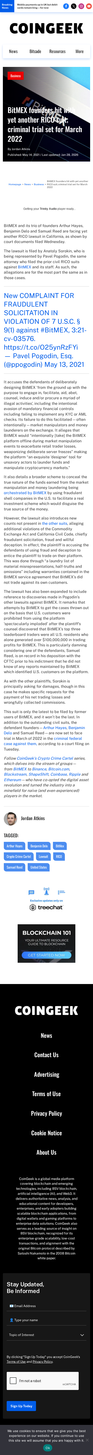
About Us (46, 1152)
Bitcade (35, 51)
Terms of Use (46, 1094)
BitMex (60, 845)
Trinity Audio (48, 209)
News (13, 51)
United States (39, 867)
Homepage (15, 184)
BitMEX (24, 267)
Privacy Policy (46, 1113)
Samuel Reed (14, 867)
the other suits (54, 523)
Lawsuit (43, 856)
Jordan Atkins (21, 149)
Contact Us (46, 1055)
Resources (57, 51)
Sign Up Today (21, 1406)
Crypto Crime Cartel (19, 856)
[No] (87, 1440)
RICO (59, 856)
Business (15, 75)
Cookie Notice (46, 1133)
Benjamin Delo (39, 845)
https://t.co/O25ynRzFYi (41, 347)
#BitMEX (54, 330)
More (80, 51)
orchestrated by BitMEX (25, 493)
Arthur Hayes (55, 727)
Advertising (46, 1074)
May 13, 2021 (64, 364)
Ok (48, 1448)
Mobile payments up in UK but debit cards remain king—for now (37, 6)
